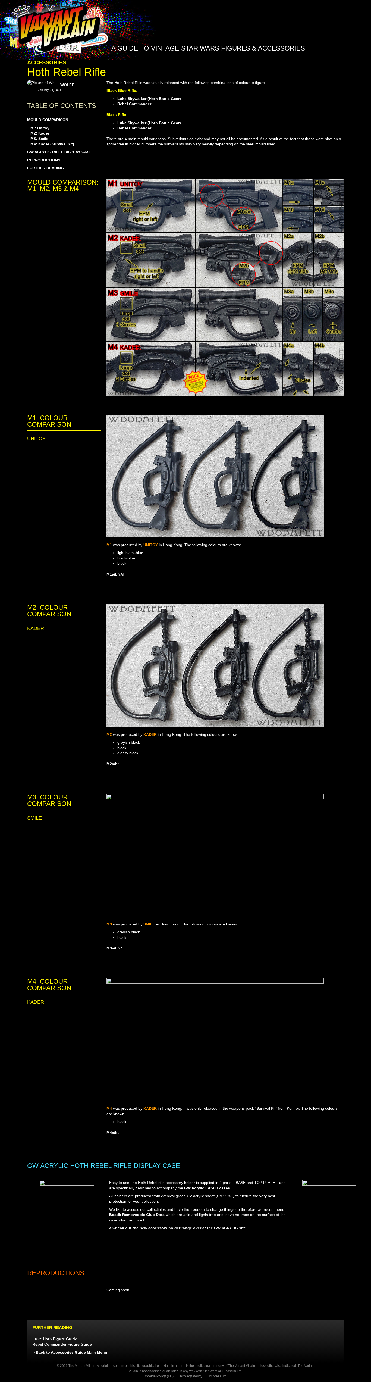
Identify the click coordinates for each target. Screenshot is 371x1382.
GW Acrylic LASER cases (207, 1188)
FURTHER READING (45, 168)
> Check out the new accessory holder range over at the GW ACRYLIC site (177, 1228)
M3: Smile (39, 138)
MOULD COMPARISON (47, 120)
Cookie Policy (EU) (159, 1376)
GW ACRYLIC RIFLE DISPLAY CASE (59, 152)
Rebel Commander (134, 104)
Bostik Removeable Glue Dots (137, 1214)
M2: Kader (39, 133)
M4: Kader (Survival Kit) (52, 144)
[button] (315, 62)
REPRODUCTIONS (43, 160)
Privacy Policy (191, 1376)
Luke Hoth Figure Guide (55, 1339)
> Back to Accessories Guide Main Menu (70, 1352)
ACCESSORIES (46, 62)
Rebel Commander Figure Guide (62, 1344)
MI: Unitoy (39, 128)
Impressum (218, 1376)
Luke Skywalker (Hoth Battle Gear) (149, 98)
